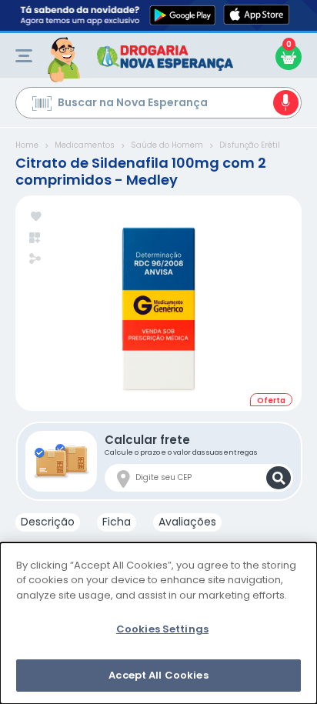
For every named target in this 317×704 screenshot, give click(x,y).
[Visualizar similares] (35, 238)
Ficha (116, 521)
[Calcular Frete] (278, 477)
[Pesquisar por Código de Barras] (42, 105)
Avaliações (187, 521)
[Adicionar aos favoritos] (35, 217)
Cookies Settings (162, 629)
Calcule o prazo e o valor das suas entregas (181, 444)
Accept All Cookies (158, 675)
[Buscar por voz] (286, 102)
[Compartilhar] (35, 260)
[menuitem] (23, 55)
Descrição (48, 521)
